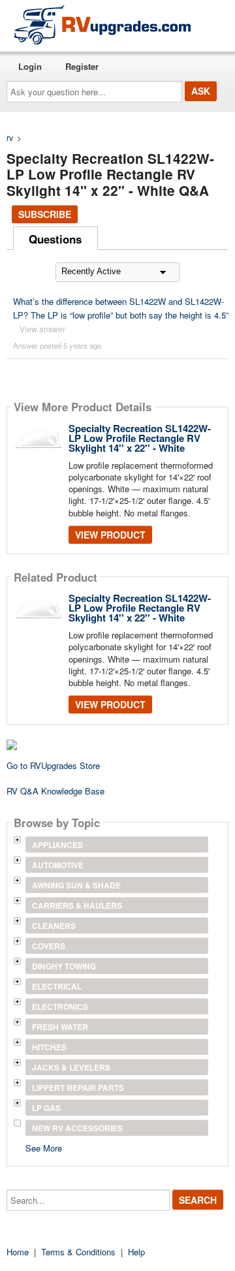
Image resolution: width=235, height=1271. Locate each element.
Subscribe (44, 214)
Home (18, 1252)
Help (136, 1252)
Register (82, 66)
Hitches (49, 1047)
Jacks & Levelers (71, 1067)
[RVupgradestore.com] (102, 24)
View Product (110, 534)
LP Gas (46, 1108)
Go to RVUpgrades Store (53, 765)
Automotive (58, 865)
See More (43, 1147)
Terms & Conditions (78, 1252)
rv (10, 137)
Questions (55, 239)
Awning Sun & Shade (76, 885)
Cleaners (54, 926)
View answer (42, 328)
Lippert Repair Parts (78, 1087)
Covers (48, 946)
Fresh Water (60, 1027)
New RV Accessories (77, 1128)
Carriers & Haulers (77, 905)
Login (30, 66)
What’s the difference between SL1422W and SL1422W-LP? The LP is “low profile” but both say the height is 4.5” (120, 308)
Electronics (60, 1006)
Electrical (57, 986)
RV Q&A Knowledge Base (55, 791)
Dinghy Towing (64, 966)
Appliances (57, 845)
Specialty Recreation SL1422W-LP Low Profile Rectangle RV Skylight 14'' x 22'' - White (140, 438)
